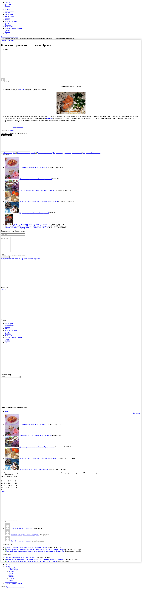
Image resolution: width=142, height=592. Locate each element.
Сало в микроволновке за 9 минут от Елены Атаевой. (39, 561)
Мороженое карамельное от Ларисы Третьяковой (36, 179)
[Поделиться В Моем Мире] (91, 153)
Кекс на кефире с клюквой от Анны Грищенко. (20, 557)
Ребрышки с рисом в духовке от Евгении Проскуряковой (45, 559)
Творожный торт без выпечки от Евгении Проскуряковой (39, 201)
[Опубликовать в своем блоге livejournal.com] (25, 153)
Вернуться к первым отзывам (10, 259)
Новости (7, 411)
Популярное (137, 413)
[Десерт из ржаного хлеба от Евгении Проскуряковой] (12, 190)
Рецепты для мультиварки (13, 28)
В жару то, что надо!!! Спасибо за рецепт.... (25, 535)
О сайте (7, 6)
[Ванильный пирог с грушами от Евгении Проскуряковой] (15, 549)
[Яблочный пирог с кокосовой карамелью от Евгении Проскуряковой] (15, 551)
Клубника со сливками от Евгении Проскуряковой (30, 224)
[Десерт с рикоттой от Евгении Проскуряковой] (11, 228)
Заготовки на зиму (11, 21)
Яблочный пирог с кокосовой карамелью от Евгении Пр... (45, 551)
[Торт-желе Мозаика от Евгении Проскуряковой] (12, 226)
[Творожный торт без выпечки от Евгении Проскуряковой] (12, 201)
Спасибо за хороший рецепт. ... (21, 541)
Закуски (7, 23)
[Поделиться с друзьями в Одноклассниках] (67, 153)
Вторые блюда (9, 16)
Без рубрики (9, 14)
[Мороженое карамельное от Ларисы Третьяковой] (12, 179)
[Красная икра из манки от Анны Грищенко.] (7, 528)
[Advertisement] (59, 64)
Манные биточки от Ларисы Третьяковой (33, 167)
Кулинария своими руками (9, 37)
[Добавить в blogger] (8, 153)
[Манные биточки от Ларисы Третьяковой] (12, 167)
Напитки (8, 25)
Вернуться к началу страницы (30, 259)
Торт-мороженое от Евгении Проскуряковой (34, 213)
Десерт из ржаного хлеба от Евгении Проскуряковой (37, 190)
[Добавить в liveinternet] (43, 153)
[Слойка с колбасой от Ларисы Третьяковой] (12, 547)
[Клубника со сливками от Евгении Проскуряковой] (9, 224)
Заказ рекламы (9, 4)
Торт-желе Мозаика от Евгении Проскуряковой (35, 226)
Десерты (7, 19)
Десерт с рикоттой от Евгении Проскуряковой (33, 228)
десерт (14, 127)
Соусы (7, 33)
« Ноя (3, 491)
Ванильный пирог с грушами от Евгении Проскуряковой (45, 549)
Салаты (7, 32)
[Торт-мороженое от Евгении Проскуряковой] (12, 213)
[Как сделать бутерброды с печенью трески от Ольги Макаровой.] (7, 541)
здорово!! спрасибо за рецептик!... (22, 528)
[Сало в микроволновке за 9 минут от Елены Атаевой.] (13, 561)
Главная (7, 2)
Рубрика (7, 30)
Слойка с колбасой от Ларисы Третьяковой (33, 547)
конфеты (22, 89)
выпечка (7, 18)
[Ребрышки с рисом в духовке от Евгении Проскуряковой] (15, 559)
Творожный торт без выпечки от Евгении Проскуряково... (39, 458)
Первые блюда (9, 26)
